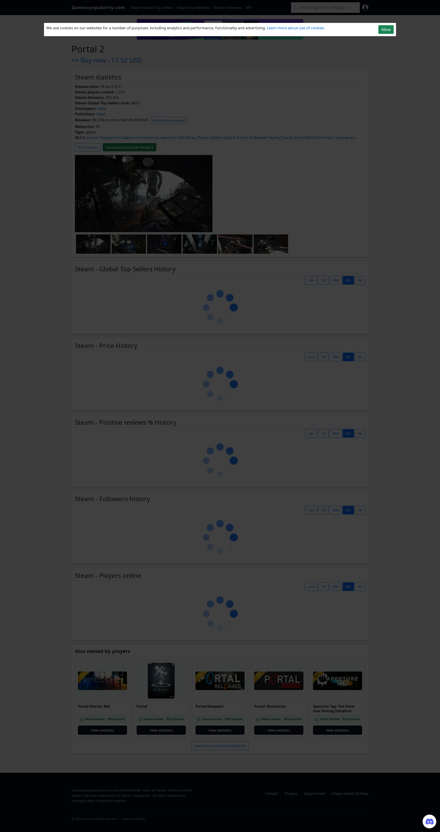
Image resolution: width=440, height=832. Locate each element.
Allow (386, 29)
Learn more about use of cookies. (296, 27)
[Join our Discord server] (429, 821)
